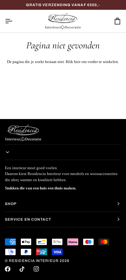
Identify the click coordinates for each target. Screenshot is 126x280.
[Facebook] (7, 269)
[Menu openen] (14, 21)
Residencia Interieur (34, 261)
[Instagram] (36, 269)
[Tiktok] (22, 269)
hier (77, 61)
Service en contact (28, 219)
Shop (11, 204)
